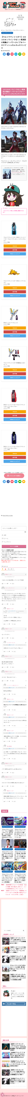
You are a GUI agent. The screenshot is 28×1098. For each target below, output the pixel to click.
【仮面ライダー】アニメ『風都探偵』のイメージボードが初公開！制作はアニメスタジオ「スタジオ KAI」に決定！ (15, 892)
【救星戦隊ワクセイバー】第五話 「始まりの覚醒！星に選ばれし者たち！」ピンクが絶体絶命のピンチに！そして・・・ (16, 886)
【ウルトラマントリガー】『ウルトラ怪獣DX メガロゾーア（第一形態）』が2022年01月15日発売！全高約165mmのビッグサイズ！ (7, 834)
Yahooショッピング (15, 253)
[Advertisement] (14, 72)
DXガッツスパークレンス (11, 322)
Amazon (15, 246)
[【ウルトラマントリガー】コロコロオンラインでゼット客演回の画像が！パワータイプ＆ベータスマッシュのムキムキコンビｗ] (16, 54)
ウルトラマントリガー (8, 515)
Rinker (9, 283)
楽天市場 (15, 250)
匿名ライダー (12, 644)
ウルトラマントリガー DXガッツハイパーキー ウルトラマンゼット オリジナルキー (15, 238)
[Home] (14, 7)
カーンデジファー (11, 611)
